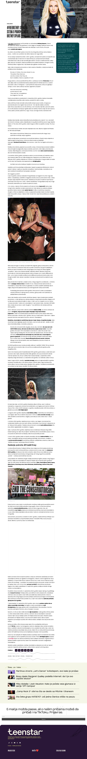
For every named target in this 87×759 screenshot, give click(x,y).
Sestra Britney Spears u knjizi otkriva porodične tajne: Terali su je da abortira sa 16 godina (67, 68)
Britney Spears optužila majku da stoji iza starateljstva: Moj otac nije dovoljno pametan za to (67, 62)
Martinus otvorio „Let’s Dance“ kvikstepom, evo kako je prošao (47, 671)
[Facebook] (20, 743)
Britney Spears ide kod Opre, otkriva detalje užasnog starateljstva (66, 51)
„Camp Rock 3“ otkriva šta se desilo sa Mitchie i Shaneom (44, 691)
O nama (9, 745)
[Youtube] (14, 743)
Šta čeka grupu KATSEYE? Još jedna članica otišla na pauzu (45, 697)
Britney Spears (19, 656)
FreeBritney (29, 656)
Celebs (10, 23)
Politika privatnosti (16, 745)
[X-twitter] (17, 743)
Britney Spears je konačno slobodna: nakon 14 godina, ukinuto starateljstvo (66, 57)
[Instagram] (77, 2)
